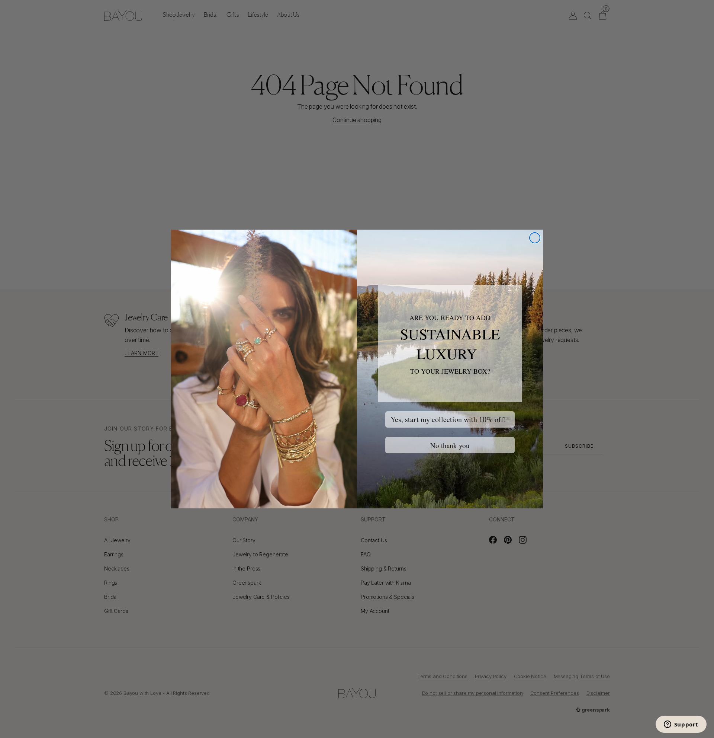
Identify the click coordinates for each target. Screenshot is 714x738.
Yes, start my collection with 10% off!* (450, 419)
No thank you (450, 445)
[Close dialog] (535, 238)
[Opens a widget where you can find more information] (681, 725)
